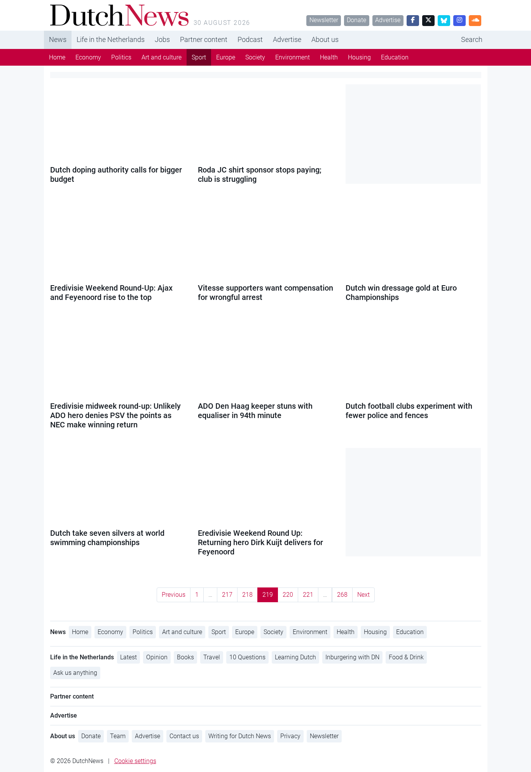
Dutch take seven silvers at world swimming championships (107, 537)
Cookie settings (135, 761)
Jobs (162, 39)
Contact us (184, 736)
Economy (88, 57)
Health (329, 57)
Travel (211, 657)
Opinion (157, 657)
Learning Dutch (295, 657)
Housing (359, 57)
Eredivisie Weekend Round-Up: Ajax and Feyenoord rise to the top (111, 292)
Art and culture (161, 57)
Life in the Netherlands (111, 39)
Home (57, 57)
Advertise (387, 20)
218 (247, 594)
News (57, 39)
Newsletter (323, 20)
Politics (121, 57)
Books (185, 657)
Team (118, 736)
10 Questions (247, 657)
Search (471, 39)
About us (325, 39)
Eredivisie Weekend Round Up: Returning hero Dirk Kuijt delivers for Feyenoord (260, 542)
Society (255, 57)
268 (342, 594)
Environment (292, 57)
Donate (356, 20)
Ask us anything (75, 672)
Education (395, 57)
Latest (128, 657)
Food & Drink (406, 657)
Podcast (250, 39)
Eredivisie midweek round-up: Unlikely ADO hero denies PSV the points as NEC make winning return (115, 415)
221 (308, 594)
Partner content (203, 39)
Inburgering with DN (352, 657)
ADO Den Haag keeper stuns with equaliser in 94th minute (255, 410)
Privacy (290, 736)
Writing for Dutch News (239, 736)
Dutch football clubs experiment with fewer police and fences (409, 410)
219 (267, 594)
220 (288, 594)
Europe (225, 57)
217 (227, 594)
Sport (199, 57)
